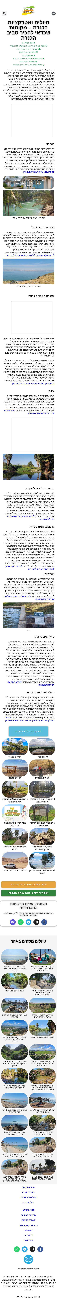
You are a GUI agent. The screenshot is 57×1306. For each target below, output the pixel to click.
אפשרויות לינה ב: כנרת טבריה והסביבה (29, 893)
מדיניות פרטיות (28, 1215)
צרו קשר (28, 1235)
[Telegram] (28, 922)
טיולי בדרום (28, 1202)
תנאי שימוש (28, 1210)
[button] (54, 13)
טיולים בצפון (29, 1187)
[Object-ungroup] (13, 922)
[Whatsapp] (21, 922)
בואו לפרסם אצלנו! (28, 1225)
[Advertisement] (32, 120)
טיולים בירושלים (28, 1197)
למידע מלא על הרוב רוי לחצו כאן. (38, 172)
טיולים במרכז (28, 1192)
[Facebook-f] (44, 922)
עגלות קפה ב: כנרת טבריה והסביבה (28, 884)
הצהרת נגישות (29, 1220)
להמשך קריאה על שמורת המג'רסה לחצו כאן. (33, 383)
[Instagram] (36, 922)
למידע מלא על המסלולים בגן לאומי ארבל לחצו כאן (30, 255)
